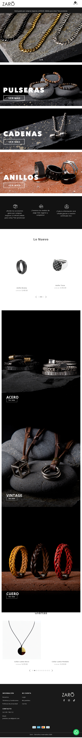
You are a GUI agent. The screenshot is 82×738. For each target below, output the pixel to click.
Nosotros (5, 697)
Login (24, 697)
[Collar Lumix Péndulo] (60, 658)
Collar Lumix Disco (21, 662)
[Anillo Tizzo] (60, 282)
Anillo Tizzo (60, 285)
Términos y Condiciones (10, 700)
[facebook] (64, 700)
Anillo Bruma (22, 288)
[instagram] (69, 700)
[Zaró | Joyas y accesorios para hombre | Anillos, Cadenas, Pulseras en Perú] (8, 5)
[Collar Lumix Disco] (21, 658)
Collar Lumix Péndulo (60, 662)
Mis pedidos (26, 700)
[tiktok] (74, 700)
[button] (36, 297)
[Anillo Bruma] (21, 284)
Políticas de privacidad (10, 704)
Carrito (24, 704)
